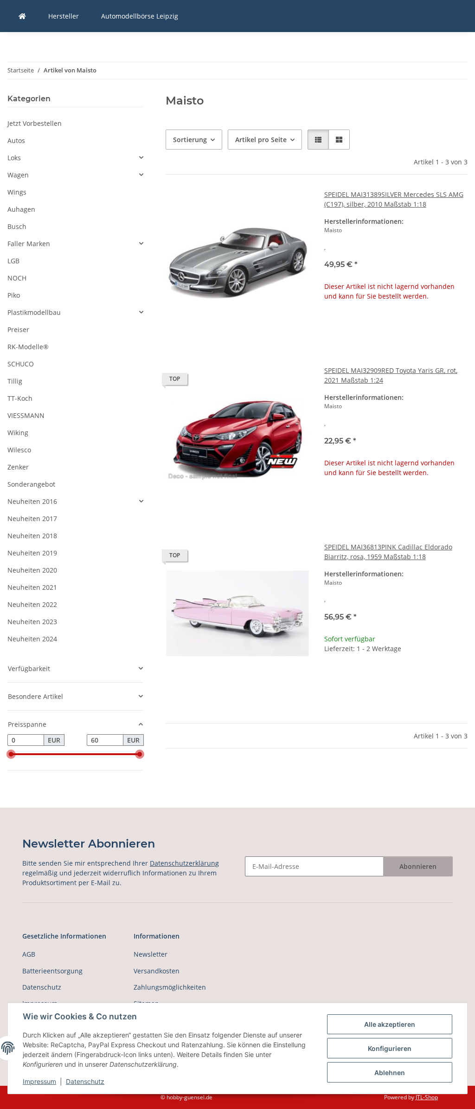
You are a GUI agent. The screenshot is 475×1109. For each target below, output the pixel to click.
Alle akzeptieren (389, 1024)
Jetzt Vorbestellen (34, 123)
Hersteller (63, 16)
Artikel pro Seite (261, 139)
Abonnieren (417, 866)
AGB (28, 954)
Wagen (18, 174)
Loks (14, 157)
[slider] (11, 754)
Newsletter (150, 954)
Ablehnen (389, 1072)
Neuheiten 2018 (32, 535)
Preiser (18, 329)
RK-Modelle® (28, 346)
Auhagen (21, 209)
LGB (13, 260)
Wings (16, 192)
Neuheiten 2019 (32, 552)
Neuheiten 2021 (32, 587)
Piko (13, 295)
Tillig (14, 381)
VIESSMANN (26, 415)
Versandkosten (157, 970)
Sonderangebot (31, 484)
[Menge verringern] (332, 678)
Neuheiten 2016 (32, 501)
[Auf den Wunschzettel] (293, 205)
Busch (16, 226)
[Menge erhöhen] (460, 678)
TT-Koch (19, 398)
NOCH (16, 278)
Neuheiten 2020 (32, 570)
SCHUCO (20, 363)
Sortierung (190, 139)
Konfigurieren (389, 1048)
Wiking (17, 432)
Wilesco (19, 449)
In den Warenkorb (395, 705)
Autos (16, 140)
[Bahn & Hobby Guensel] (22, 16)
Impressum (39, 1081)
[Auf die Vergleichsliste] (269, 205)
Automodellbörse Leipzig (139, 16)
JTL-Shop (427, 1097)
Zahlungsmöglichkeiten (170, 987)
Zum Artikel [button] (396, 325)
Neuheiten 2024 (32, 638)
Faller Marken (28, 243)
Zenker (18, 467)
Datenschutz (85, 1081)
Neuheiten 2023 (32, 621)
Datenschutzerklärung (184, 863)
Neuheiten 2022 (32, 604)
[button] (318, 140)
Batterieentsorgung (52, 970)
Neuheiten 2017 (32, 518)
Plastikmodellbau (34, 312)
